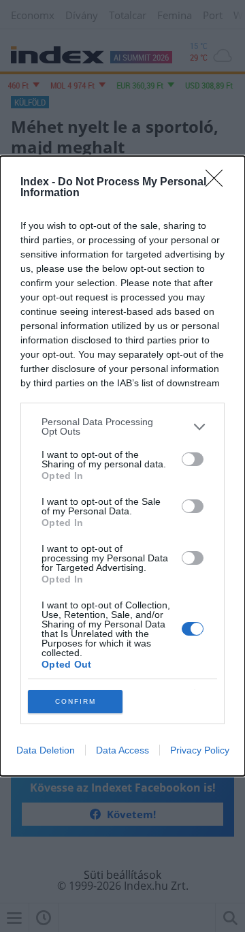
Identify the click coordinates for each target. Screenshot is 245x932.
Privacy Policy (199, 750)
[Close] (218, 183)
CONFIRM (75, 701)
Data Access (122, 750)
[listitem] (122, 426)
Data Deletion (45, 750)
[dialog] (122, 465)
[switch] (192, 459)
